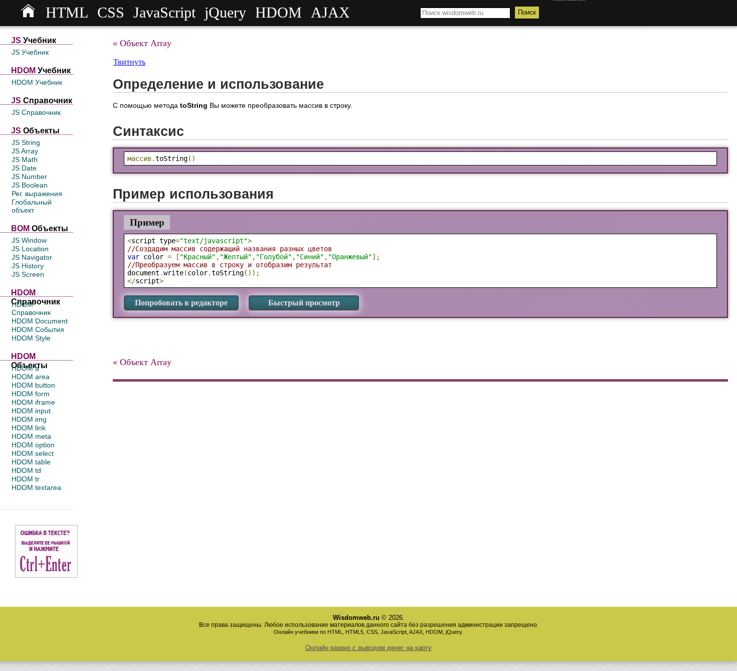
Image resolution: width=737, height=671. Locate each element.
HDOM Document (40, 321)
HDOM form (31, 394)
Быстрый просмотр (304, 302)
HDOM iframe (33, 402)
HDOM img (29, 419)
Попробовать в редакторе (181, 302)
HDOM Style (31, 338)
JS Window (29, 240)
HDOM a (25, 368)
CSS (110, 13)
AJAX (330, 13)
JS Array (25, 151)
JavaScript (164, 13)
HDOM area (31, 377)
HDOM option (33, 445)
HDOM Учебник (37, 82)
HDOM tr (26, 479)
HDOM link (29, 428)
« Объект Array (142, 43)
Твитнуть (129, 62)
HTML (67, 13)
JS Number (29, 177)
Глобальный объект (32, 206)
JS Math (25, 159)
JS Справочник (36, 112)
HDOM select (33, 453)
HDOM (278, 13)
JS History (28, 266)
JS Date (24, 168)
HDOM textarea (36, 487)
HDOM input (31, 411)
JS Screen (28, 274)
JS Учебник (30, 52)
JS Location (30, 249)
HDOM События (38, 329)
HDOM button (33, 385)
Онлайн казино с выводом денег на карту (368, 647)
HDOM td (26, 470)
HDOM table (31, 462)
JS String (26, 142)
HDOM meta (31, 436)
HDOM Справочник (31, 308)
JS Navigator (32, 257)
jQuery (225, 13)
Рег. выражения (37, 194)
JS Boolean (30, 185)
